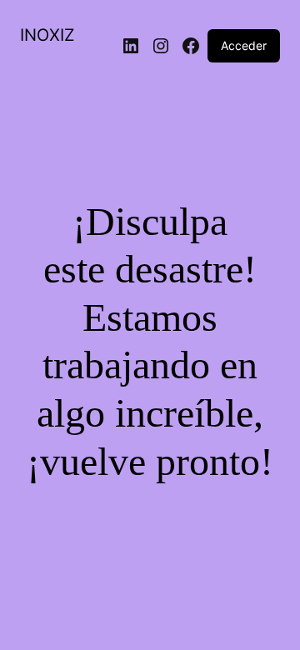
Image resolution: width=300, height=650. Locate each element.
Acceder (244, 45)
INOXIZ (47, 35)
